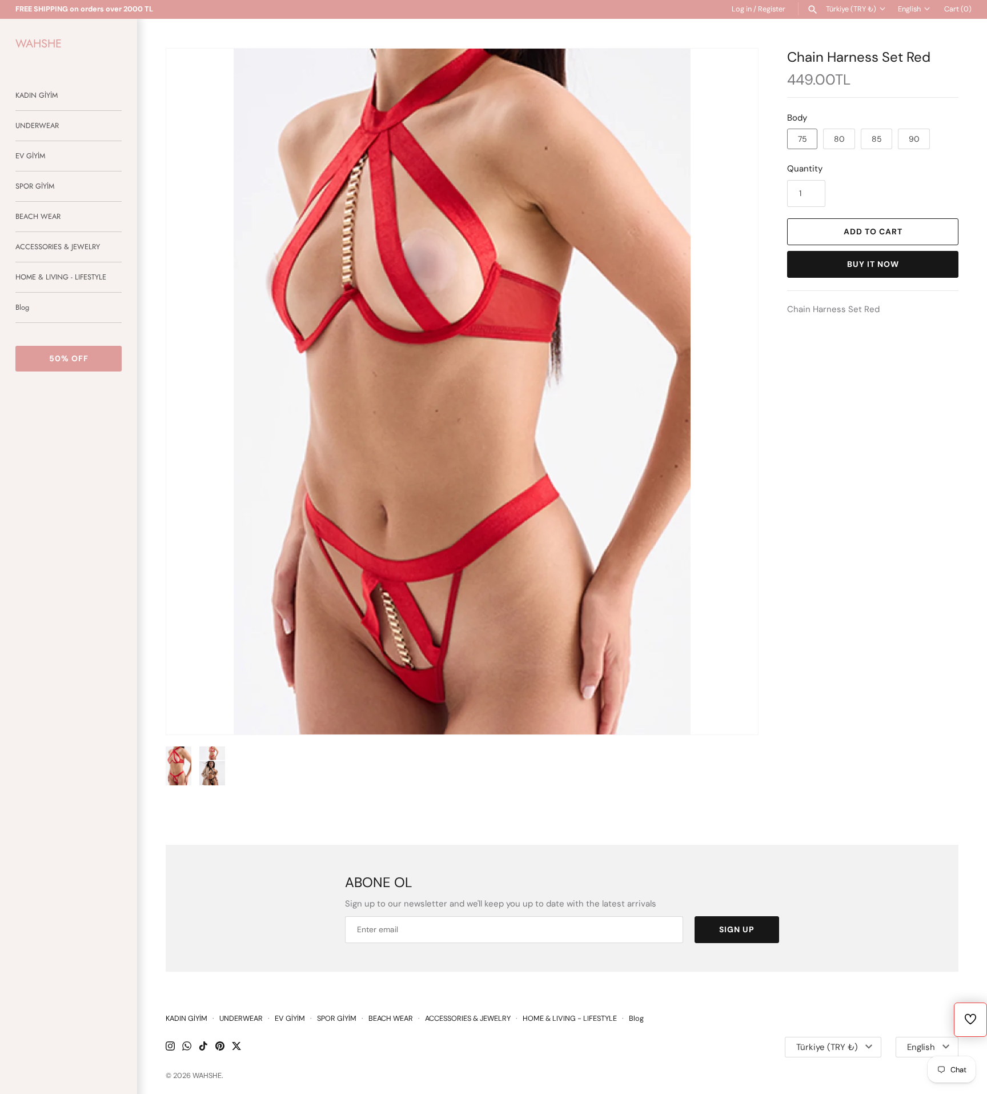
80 (839, 139)
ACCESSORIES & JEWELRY (57, 246)
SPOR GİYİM (34, 186)
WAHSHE (207, 1075)
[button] (734, 391)
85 (877, 139)
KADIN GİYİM (36, 95)
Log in (742, 9)
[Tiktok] (203, 1047)
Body (797, 117)
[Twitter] (236, 1047)
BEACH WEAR (38, 216)
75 (802, 139)
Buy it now (873, 264)
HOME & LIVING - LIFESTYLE (60, 276)
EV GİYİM (30, 155)
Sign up (737, 929)
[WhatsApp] (186, 1047)
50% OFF (69, 358)
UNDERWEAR (37, 125)
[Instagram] (170, 1047)
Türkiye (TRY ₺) (851, 9)
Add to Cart (873, 231)
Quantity (804, 168)
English (909, 9)
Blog (22, 307)
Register (771, 9)
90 (914, 139)
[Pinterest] (219, 1047)
